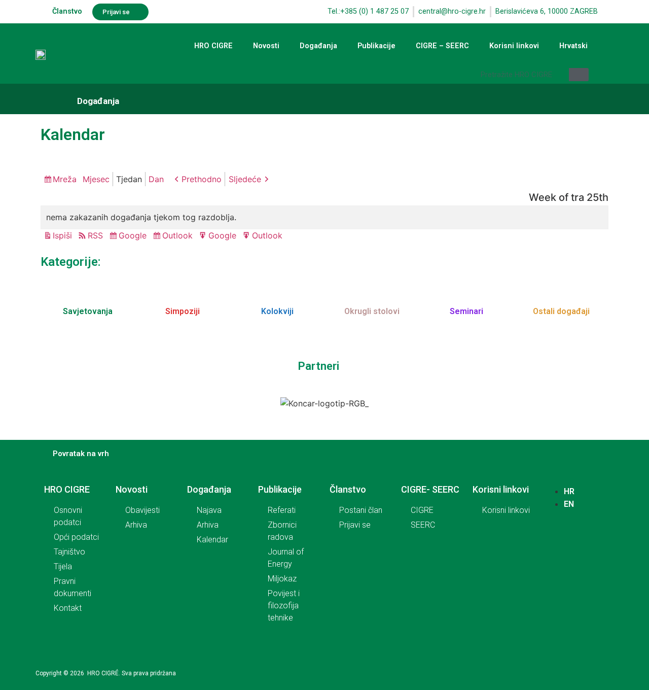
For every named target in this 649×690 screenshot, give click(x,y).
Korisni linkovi (514, 46)
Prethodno (202, 179)
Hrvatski (573, 46)
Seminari (466, 311)
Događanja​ (98, 101)
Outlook (179, 236)
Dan (156, 179)
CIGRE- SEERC (430, 489)
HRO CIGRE (213, 46)
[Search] (579, 74)
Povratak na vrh (81, 453)
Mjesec (96, 179)
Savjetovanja (88, 311)
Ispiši (64, 236)
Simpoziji (182, 311)
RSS (95, 235)
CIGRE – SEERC (442, 46)
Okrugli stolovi (372, 311)
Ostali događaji (561, 311)
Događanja (318, 46)
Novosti (266, 46)
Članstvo (67, 11)
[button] (120, 12)
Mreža (66, 180)
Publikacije (376, 46)
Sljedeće (245, 179)
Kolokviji (277, 311)
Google (134, 236)
